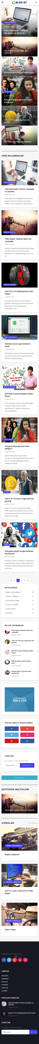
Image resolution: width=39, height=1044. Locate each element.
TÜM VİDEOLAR (33, 823)
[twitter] (12, 735)
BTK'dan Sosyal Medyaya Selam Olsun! (19, 73)
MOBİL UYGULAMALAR (10, 337)
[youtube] (12, 741)
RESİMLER (5, 985)
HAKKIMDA (5, 979)
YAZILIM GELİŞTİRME (12, 600)
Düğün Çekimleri (12, 854)
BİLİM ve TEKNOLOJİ (10, 22)
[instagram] (27, 735)
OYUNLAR (7, 492)
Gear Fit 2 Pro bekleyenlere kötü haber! (21, 1013)
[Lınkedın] (27, 741)
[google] (27, 728)
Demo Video (10, 930)
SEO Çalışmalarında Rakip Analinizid (17, 142)
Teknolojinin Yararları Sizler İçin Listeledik (19, 810)
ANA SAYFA (5, 976)
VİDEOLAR (5, 988)
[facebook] (12, 728)
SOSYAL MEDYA (9, 91)
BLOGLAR (5, 982)
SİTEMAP (4, 991)
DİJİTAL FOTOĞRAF (12, 605)
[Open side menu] (2, 2)
